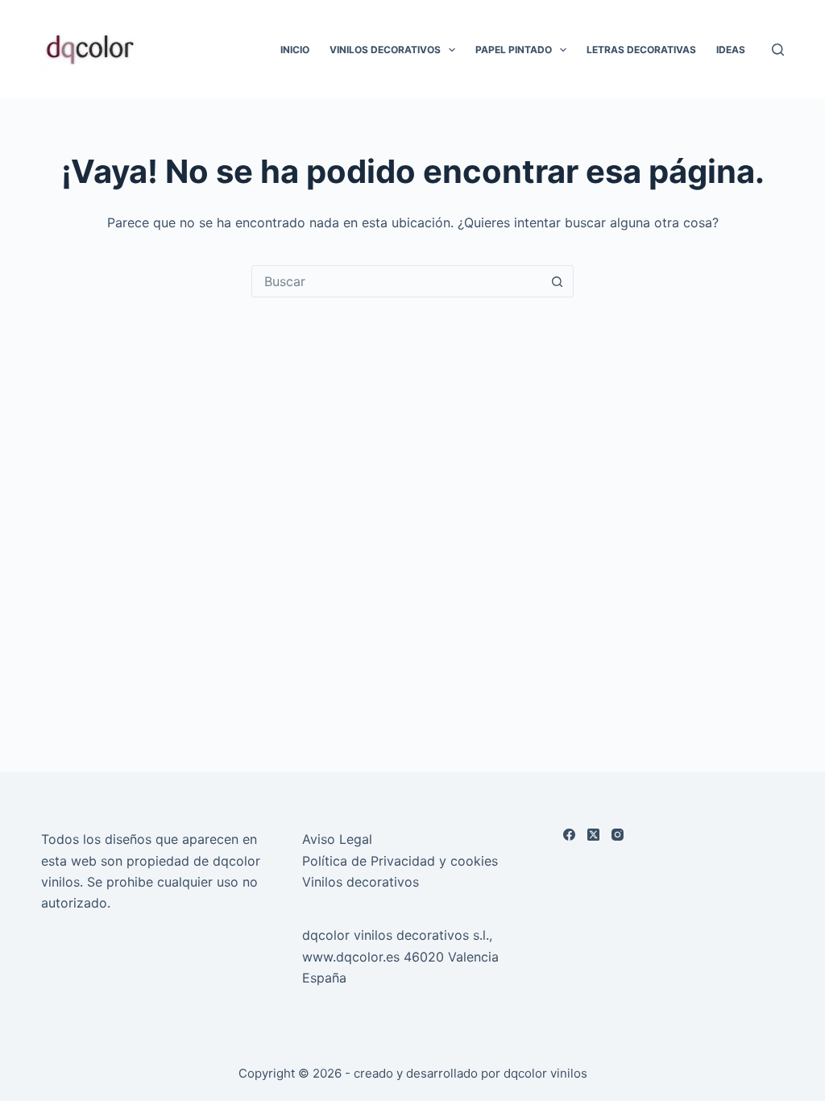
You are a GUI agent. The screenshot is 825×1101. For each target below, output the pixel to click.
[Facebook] (569, 835)
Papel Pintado (513, 50)
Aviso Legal (337, 839)
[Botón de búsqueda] (557, 281)
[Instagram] (617, 835)
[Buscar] (778, 50)
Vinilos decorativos (360, 882)
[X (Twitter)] (593, 835)
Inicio (294, 50)
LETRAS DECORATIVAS (641, 50)
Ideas (730, 50)
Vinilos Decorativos (385, 50)
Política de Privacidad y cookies (400, 861)
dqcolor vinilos (545, 1073)
